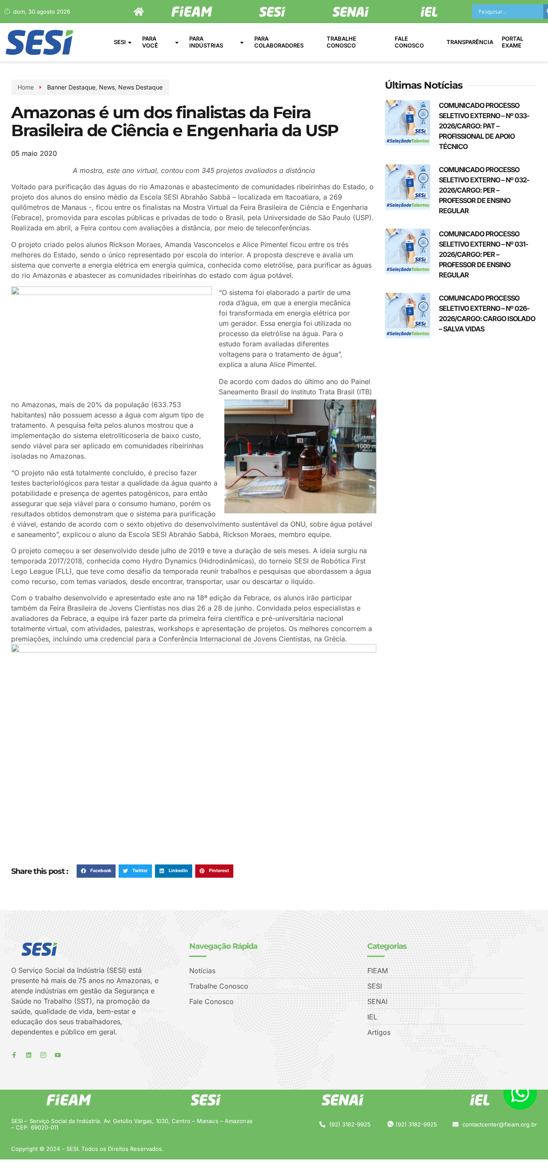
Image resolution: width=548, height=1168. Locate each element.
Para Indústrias (206, 42)
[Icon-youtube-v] (58, 1055)
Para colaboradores (279, 42)
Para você (150, 42)
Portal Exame (512, 42)
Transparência (470, 42)
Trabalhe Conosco (341, 42)
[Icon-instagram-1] (43, 1055)
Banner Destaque (71, 87)
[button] (96, 871)
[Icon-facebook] (14, 1055)
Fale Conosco (409, 42)
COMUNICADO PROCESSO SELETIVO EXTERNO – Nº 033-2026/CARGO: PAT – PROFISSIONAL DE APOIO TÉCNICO (484, 126)
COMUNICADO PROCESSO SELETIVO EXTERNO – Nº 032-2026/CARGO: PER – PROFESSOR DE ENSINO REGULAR (484, 190)
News (107, 87)
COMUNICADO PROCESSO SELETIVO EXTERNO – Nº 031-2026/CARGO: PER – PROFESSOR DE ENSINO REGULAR (483, 254)
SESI (120, 42)
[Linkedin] (29, 1055)
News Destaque (140, 87)
